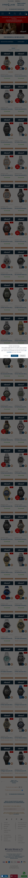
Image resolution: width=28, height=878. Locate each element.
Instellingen (6, 355)
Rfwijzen (22, 355)
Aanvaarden (14, 355)
